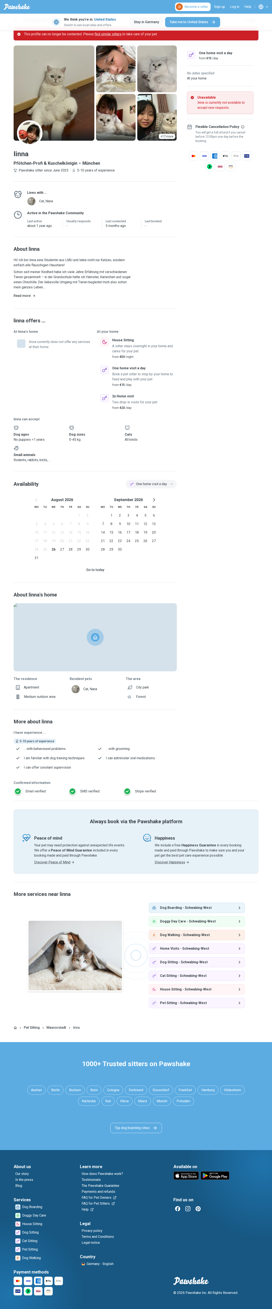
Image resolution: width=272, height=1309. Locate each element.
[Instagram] (188, 1208)
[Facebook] (177, 1208)
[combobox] (151, 484)
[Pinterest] (198, 1208)
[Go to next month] (154, 500)
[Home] (15, 1027)
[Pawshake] (16, 7)
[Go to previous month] (36, 500)
